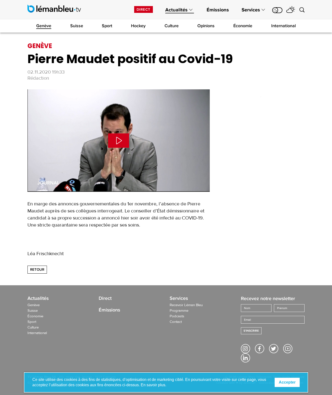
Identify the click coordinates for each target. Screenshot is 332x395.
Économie (242, 25)
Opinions (206, 25)
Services (251, 10)
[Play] (118, 140)
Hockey (138, 25)
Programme (179, 311)
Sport (107, 25)
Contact (176, 322)
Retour (37, 269)
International (283, 25)
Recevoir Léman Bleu (186, 305)
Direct (143, 9)
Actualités (176, 10)
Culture (172, 25)
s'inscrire (251, 331)
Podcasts (177, 316)
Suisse (76, 25)
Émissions (218, 10)
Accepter (287, 382)
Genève (43, 25)
